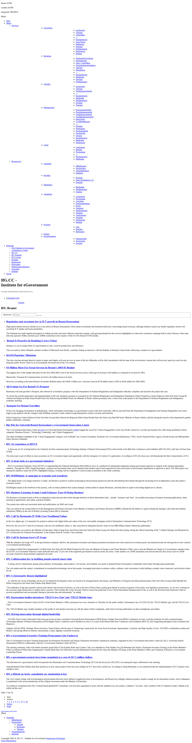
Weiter (9, 704)
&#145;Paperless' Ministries (21, 355)
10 (27, 702)
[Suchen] (38, 315)
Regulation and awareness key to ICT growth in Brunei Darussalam (42, 321)
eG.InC (42, 430)
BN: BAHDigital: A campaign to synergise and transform (36, 475)
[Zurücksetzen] (40, 315)
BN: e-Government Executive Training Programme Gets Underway (42, 635)
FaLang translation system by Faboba (9, 711)
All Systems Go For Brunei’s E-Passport (27, 386)
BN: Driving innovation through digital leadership (33, 614)
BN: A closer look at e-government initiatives (30, 461)
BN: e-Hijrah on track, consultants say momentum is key (36, 674)
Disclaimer (60, 738)
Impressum (51, 738)
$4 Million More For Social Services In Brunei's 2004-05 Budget (40, 367)
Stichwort (7, 315)
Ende (9, 706)
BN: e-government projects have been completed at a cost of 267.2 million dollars (49, 657)
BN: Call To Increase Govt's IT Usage (26, 537)
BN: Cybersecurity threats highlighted (26, 575)
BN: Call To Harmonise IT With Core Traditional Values (36, 516)
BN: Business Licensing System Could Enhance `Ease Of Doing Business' (45, 492)
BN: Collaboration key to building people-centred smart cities (39, 559)
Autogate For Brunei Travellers (23, 405)
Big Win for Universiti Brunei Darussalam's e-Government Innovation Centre (47, 425)
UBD (76, 430)
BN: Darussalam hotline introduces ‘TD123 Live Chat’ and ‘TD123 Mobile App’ (49, 597)
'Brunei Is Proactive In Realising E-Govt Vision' (31, 340)
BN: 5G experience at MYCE (21, 444)
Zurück (21, 302)
